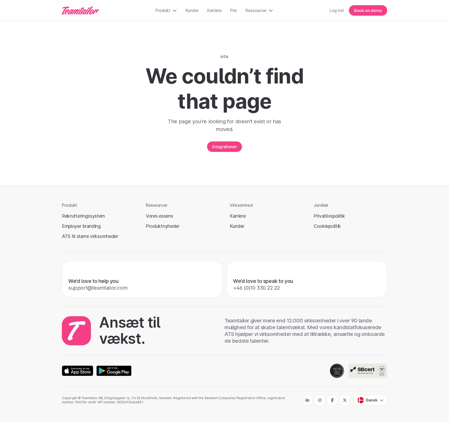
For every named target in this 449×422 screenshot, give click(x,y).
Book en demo (368, 10)
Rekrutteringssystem (83, 216)
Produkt (162, 10)
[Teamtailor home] (80, 10)
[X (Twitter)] (345, 400)
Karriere (214, 10)
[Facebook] (332, 400)
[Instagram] (320, 400)
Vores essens (159, 216)
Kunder (192, 10)
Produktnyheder (163, 226)
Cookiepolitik (327, 226)
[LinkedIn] (307, 400)
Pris (233, 10)
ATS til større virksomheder (90, 236)
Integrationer (224, 146)
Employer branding (81, 226)
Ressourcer (256, 10)
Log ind (336, 10)
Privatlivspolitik (329, 216)
